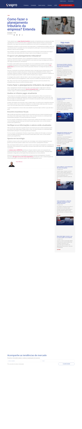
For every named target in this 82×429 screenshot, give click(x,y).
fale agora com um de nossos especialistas (23, 156)
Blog (9, 15)
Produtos (26, 5)
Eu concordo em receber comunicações (16, 364)
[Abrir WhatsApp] (79, 426)
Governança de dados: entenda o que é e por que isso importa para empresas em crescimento (64, 65)
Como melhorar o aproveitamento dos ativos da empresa (65, 167)
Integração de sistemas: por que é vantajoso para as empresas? (64, 133)
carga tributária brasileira (24, 41)
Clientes (50, 5)
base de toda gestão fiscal (32, 89)
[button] (14, 35)
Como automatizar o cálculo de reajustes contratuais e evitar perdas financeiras (64, 202)
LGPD (55, 5)
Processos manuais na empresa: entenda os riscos (64, 99)
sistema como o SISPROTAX (15, 150)
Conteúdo (33, 5)
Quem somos (41, 5)
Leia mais (58, 77)
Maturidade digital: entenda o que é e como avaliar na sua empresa (64, 237)
